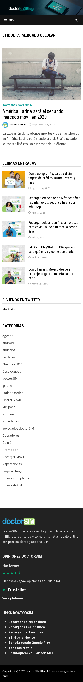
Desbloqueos (11, 371)
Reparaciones (12, 464)
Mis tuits (8, 309)
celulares (8, 357)
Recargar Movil (13, 457)
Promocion (10, 449)
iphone (7, 385)
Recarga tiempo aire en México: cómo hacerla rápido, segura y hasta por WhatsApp (54, 202)
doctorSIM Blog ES (38, 671)
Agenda (7, 335)
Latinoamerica (12, 392)
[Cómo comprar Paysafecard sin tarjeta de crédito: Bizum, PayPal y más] (13, 174)
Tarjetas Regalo (13, 471)
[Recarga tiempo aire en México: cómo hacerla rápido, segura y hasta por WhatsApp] (13, 198)
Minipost (8, 407)
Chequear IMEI (12, 364)
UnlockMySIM (12, 485)
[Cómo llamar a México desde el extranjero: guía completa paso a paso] (13, 270)
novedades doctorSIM (17, 105)
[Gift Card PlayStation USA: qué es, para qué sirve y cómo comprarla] (13, 248)
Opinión (7, 442)
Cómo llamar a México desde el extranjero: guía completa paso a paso (51, 273)
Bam (5, 676)
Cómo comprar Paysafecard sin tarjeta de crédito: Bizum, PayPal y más (51, 177)
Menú (12, 20)
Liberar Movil (11, 400)
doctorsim (20, 124)
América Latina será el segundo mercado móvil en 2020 (32, 114)
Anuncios (8, 350)
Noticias (8, 414)
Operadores (10, 435)
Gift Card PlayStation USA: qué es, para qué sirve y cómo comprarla (51, 249)
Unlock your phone (15, 478)
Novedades (10, 421)
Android (8, 343)
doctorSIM (10, 378)
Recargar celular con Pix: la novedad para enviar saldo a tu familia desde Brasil (53, 227)
